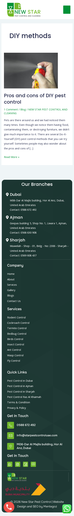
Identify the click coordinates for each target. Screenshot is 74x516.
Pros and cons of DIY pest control (35, 98)
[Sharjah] (7, 240)
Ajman (16, 217)
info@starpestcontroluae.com (37, 435)
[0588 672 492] (10, 425)
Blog (23, 109)
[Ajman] (7, 217)
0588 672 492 (26, 425)
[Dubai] (7, 194)
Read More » (11, 157)
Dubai (15, 194)
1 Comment (11, 109)
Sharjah (17, 240)
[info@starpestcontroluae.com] (10, 435)
